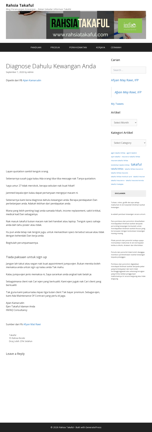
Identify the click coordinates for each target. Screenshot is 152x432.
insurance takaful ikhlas (131, 157)
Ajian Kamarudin (32, 80)
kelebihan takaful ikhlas (120, 165)
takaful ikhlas (117, 168)
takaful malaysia (117, 184)
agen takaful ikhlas (118, 153)
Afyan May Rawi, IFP (125, 80)
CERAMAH (116, 47)
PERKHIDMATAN (78, 47)
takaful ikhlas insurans (119, 173)
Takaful (12, 335)
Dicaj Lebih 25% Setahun (20, 341)
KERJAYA (100, 47)
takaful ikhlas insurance (134, 169)
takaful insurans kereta (135, 180)
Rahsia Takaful (20, 5)
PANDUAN (36, 47)
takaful (136, 164)
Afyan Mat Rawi (32, 324)
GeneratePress (93, 427)
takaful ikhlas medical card (121, 177)
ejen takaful (115, 156)
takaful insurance (118, 180)
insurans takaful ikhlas (119, 160)
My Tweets (117, 103)
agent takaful (132, 153)
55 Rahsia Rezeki (17, 338)
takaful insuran (139, 177)
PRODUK (55, 47)
